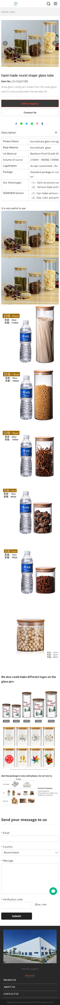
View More (30, 975)
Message (7, 860)
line (21, 123)
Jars (13, 12)
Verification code (12, 899)
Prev (5, 43)
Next (54, 43)
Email (5, 833)
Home (4, 12)
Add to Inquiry (30, 103)
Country (6, 846)
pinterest (37, 123)
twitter (26, 123)
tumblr (42, 123)
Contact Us (30, 112)
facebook (16, 123)
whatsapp (31, 123)
